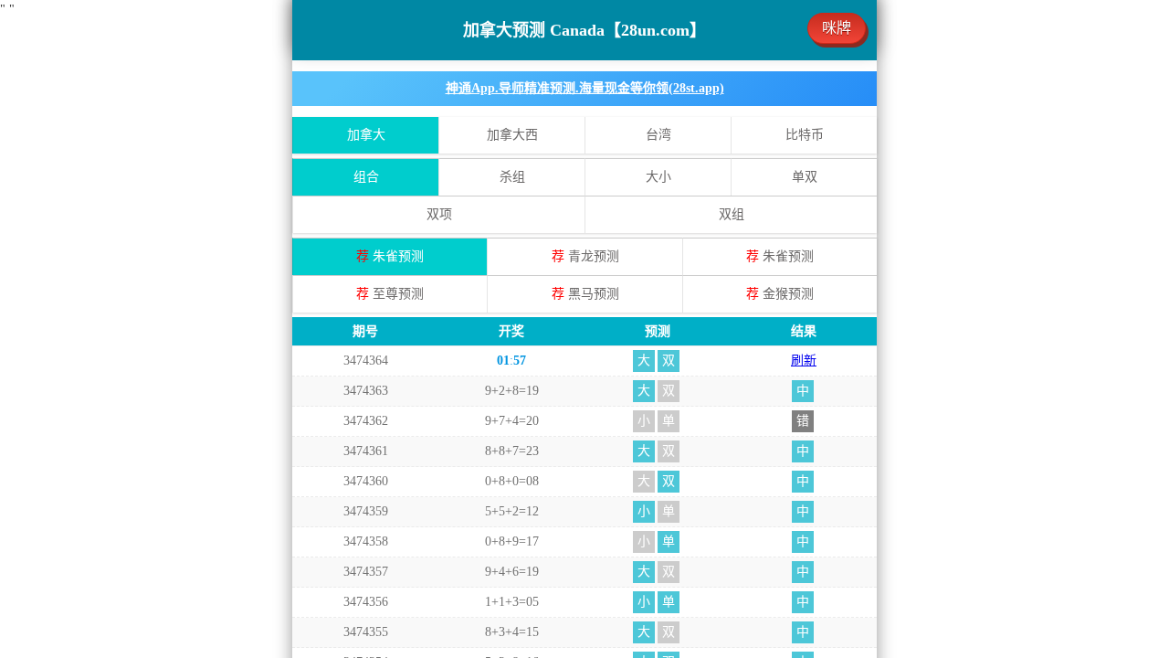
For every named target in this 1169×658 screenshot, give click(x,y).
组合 (366, 177)
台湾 (658, 135)
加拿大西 (512, 135)
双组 (731, 214)
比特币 (804, 135)
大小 (658, 177)
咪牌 (836, 28)
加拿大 (366, 135)
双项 (439, 214)
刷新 (803, 360)
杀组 (512, 177)
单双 (804, 177)
